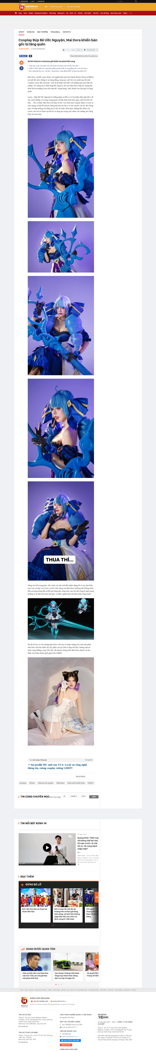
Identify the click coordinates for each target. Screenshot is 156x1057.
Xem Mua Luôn (116, 13)
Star (20, 13)
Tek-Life (110, 990)
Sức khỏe (87, 13)
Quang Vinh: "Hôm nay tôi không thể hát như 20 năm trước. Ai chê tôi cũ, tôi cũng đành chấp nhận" (88, 843)
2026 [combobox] (83, 796)
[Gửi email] (30, 56)
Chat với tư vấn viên (71, 1040)
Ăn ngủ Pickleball (74, 7)
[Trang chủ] (21, 63)
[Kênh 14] (24, 1002)
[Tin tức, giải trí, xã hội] (30, 7)
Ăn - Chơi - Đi (71, 13)
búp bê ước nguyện (46, 783)
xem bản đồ (24, 1026)
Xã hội (80, 13)
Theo (60, 760)
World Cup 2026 (56, 7)
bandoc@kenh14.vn (59, 1001)
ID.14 (33, 1)
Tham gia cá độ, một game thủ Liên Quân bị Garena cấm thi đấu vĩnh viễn (54, 66)
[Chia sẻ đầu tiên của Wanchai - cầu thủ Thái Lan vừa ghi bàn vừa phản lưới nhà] (36, 961)
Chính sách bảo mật (69, 1049)
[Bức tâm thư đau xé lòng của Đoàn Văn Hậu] (36, 897)
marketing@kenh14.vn (69, 1027)
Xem (94, 797)
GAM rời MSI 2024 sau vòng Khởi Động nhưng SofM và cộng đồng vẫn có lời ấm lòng (58, 68)
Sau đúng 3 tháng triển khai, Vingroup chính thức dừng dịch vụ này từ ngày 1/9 (67, 975)
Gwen (32, 783)
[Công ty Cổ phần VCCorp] (103, 1016)
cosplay (23, 783)
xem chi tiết (66, 1045)
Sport (21, 32)
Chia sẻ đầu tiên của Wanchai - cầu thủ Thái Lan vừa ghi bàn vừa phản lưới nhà (35, 975)
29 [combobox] (64, 796)
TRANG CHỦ (16, 13)
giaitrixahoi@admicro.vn (70, 1036)
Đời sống (52, 13)
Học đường (104, 13)
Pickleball (55, 32)
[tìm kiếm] (136, 1)
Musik (31, 13)
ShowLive (41, 1)
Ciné (25, 13)
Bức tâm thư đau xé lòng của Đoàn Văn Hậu (34, 910)
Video (125, 13)
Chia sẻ (23, 56)
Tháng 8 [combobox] (73, 796)
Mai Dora (61, 783)
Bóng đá (30, 32)
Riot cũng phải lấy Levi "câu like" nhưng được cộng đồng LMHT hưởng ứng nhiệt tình (57, 71)
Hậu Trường (42, 32)
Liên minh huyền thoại (77, 783)
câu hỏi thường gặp (40, 1001)
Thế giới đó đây (94, 990)
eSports (67, 32)
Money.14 (61, 13)
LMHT (91, 783)
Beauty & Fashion (41, 13)
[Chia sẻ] (21, 68)
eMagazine (24, 1)
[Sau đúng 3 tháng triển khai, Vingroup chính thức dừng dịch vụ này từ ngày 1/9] (68, 961)
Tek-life (96, 13)
